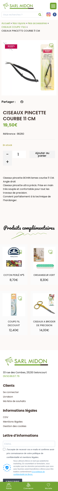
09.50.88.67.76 (11, 376)
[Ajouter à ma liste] (20, 252)
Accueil (5, 23)
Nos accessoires (37, 23)
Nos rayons (18, 23)
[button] (21, 101)
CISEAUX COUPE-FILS (13, 27)
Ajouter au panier (42, 154)
